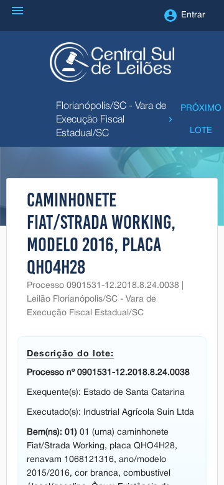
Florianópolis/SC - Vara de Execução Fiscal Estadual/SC (111, 120)
